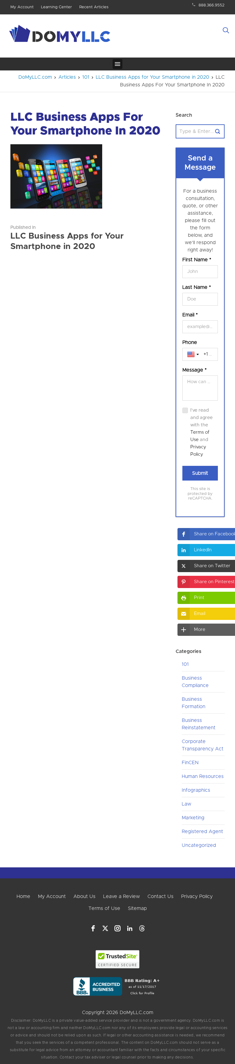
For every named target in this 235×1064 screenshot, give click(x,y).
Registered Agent (202, 831)
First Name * (196, 259)
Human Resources (203, 776)
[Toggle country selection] (193, 354)
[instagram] (117, 928)
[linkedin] (130, 928)
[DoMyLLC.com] (61, 35)
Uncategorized (199, 845)
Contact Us (160, 896)
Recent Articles (93, 7)
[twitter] (105, 928)
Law (186, 804)
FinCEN (190, 762)
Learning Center (56, 7)
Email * (190, 314)
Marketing (193, 817)
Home (23, 896)
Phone (189, 342)
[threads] (142, 928)
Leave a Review (121, 896)
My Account (22, 7)
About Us (84, 896)
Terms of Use (104, 908)
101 (185, 664)
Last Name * (196, 287)
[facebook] (93, 928)
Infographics (196, 790)
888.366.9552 (212, 5)
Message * (194, 370)
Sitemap (137, 908)
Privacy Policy (197, 896)
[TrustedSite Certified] (117, 959)
